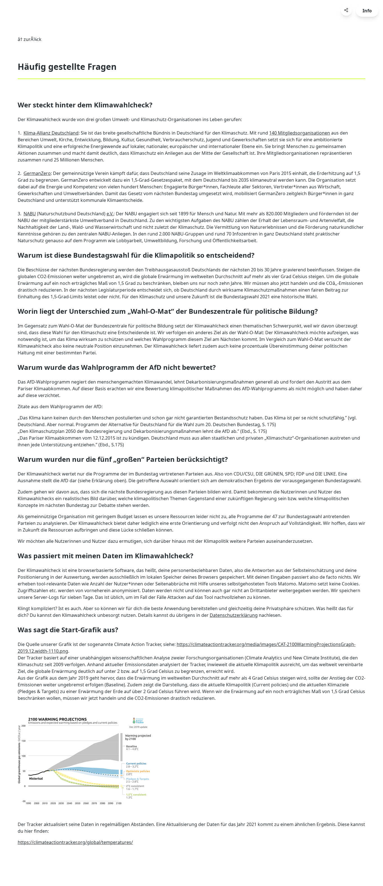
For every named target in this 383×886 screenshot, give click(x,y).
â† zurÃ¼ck (29, 39)
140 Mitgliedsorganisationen (299, 133)
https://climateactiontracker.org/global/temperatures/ (75, 842)
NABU (30, 214)
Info (367, 11)
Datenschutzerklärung (234, 615)
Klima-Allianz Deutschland (51, 133)
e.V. (110, 214)
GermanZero (37, 173)
